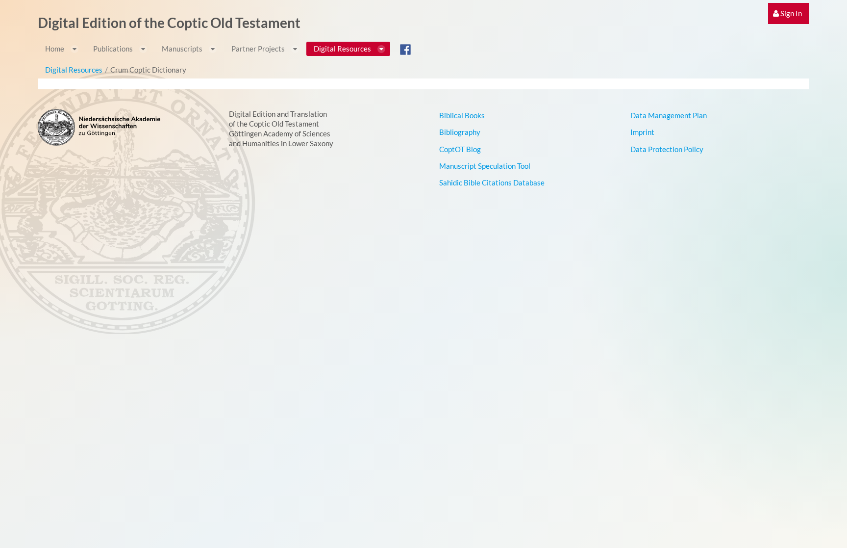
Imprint (642, 132)
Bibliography (459, 132)
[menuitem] (788, 13)
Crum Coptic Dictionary (148, 69)
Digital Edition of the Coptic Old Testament (169, 22)
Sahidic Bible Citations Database (492, 182)
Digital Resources (73, 69)
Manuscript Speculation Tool (484, 165)
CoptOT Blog (460, 149)
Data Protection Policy (666, 149)
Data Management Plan (668, 115)
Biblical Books (462, 115)
